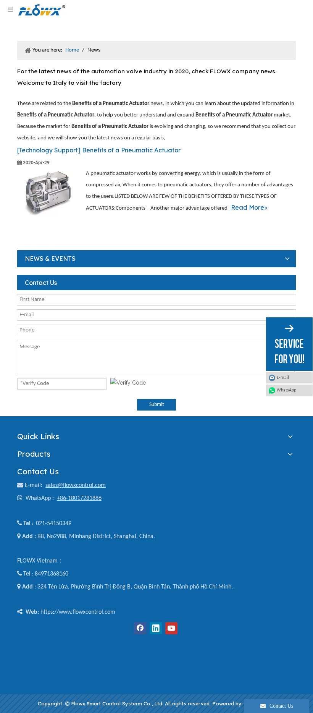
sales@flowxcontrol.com (75, 485)
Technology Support (48, 150)
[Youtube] (171, 628)
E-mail (33, 485)
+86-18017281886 (79, 498)
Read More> (249, 207)
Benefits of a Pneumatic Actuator (131, 150)
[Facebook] (140, 628)
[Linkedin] (156, 628)
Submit (156, 404)
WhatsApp (286, 390)
